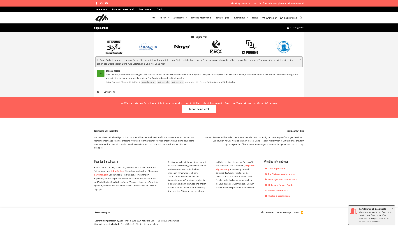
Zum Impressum (276, 168)
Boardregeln (145, 9)
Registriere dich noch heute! (372, 208)
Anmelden (101, 9)
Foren (163, 17)
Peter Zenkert (113, 82)
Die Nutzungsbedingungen (281, 174)
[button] (169, 18)
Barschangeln (101, 174)
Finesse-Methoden (201, 17)
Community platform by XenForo (125, 220)
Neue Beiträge (284, 212)
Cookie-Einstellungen (279, 195)
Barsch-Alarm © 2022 (168, 220)
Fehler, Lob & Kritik (278, 190)
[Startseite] (288, 27)
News (255, 17)
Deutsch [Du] (103, 212)
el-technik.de (113, 224)
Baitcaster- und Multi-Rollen (221, 82)
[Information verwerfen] (299, 60)
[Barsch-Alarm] (262, 212)
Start (296, 212)
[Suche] (301, 18)
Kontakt (270, 212)
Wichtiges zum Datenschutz (282, 179)
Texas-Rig (224, 169)
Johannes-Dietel (199, 109)
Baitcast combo (113, 70)
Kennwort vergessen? (123, 9)
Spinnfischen (117, 171)
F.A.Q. (160, 9)
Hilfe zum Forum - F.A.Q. (280, 185)
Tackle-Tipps (222, 17)
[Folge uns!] (96, 3)
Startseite (153, 18)
